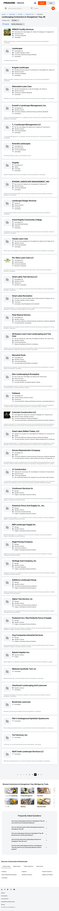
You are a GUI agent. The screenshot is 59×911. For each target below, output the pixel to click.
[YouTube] (14, 889)
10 (35, 774)
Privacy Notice (4, 895)
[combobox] (42, 8)
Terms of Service (4, 898)
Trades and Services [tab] (28, 866)
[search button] (53, 8)
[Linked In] (1, 889)
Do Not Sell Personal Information (8, 901)
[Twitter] (7, 889)
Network (20, 3)
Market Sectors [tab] (17, 866)
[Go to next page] (41, 774)
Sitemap (3, 904)
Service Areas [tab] (39, 866)
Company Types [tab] (6, 866)
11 (38, 774)
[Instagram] (11, 889)
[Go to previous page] (18, 774)
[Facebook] (4, 889)
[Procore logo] (9, 3)
